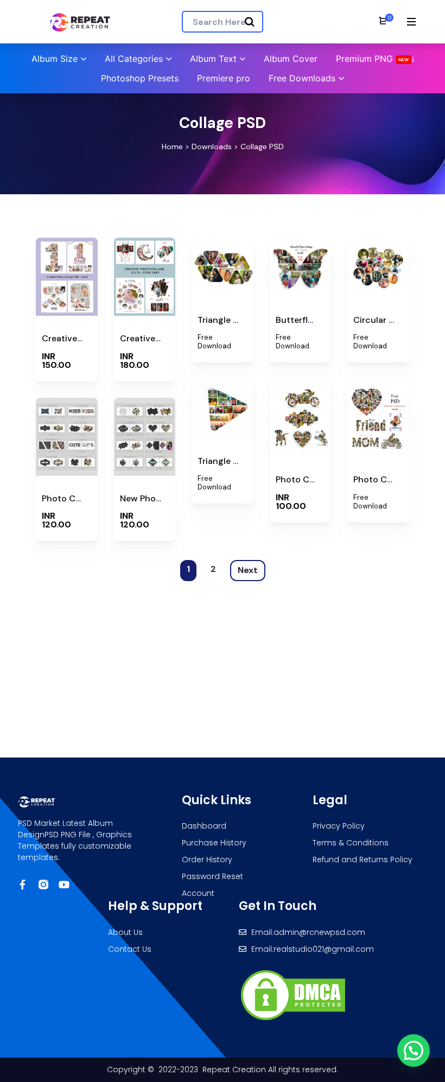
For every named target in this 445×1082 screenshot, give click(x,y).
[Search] (249, 22)
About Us (125, 932)
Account (198, 893)
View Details (66, 313)
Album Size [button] (54, 58)
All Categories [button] (134, 58)
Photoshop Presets (140, 78)
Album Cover (290, 58)
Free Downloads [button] (302, 78)
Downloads (212, 146)
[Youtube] (64, 884)
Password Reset (212, 876)
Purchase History (214, 842)
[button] (413, 1050)
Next (248, 570)
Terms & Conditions (351, 842)
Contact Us (129, 949)
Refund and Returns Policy (362, 859)
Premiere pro (223, 78)
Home (172, 146)
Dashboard (204, 825)
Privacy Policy (339, 825)
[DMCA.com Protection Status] (293, 994)
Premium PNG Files (375, 58)
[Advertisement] (225, 671)
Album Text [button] (213, 58)
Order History (207, 859)
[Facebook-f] (23, 884)
